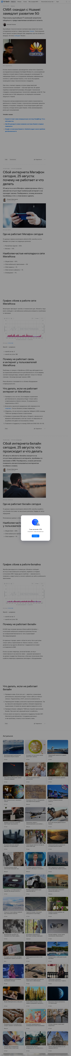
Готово (35, 536)
